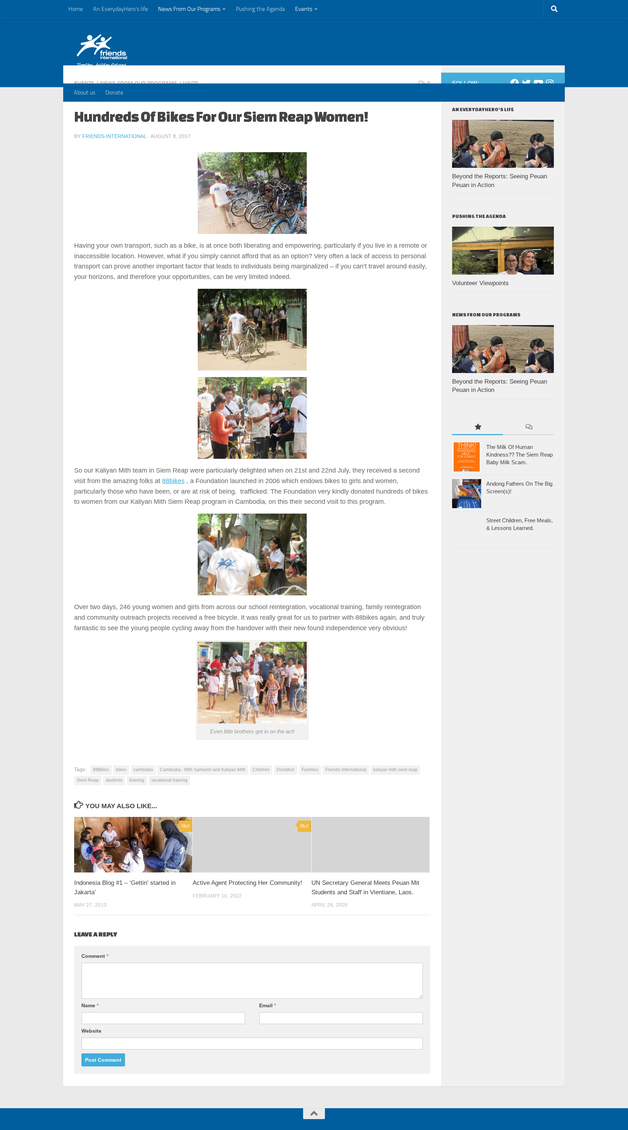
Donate (114, 92)
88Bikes (101, 769)
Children (261, 769)
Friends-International (114, 136)
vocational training (169, 780)
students (114, 780)
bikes (121, 769)
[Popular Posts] (477, 427)
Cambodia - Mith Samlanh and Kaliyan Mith (203, 769)
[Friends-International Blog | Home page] (102, 51)
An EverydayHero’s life (120, 8)
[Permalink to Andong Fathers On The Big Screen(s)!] (466, 493)
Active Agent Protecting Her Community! (247, 882)
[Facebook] (514, 83)
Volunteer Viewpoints (480, 283)
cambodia (143, 769)
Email (267, 1005)
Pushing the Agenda (260, 8)
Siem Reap (88, 780)
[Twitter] (526, 83)
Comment (94, 956)
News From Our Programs (189, 8)
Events (303, 8)
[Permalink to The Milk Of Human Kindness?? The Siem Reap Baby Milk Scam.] (466, 456)
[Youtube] (538, 83)
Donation (286, 769)
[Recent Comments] (528, 427)
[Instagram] (549, 83)
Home (75, 8)
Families (310, 769)
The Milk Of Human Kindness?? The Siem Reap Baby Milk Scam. (519, 454)
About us (84, 92)
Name (89, 1005)
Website (91, 1031)
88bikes (173, 481)
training (136, 780)
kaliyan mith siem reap (395, 769)
